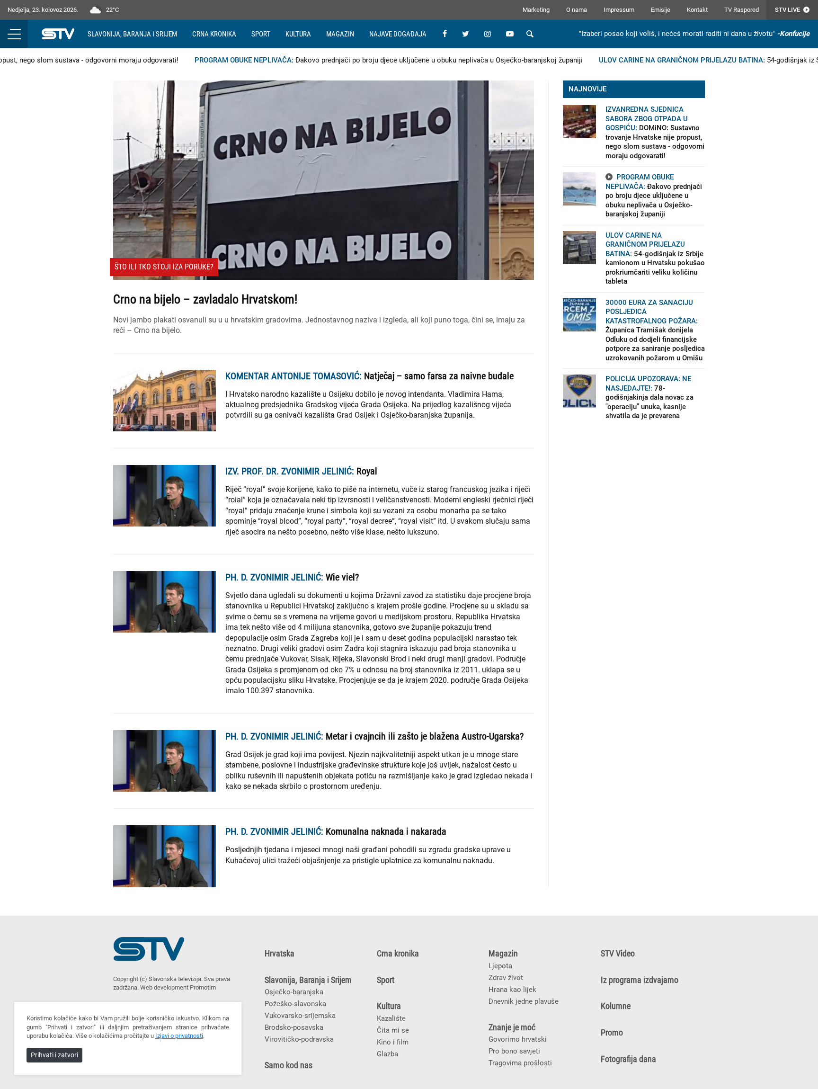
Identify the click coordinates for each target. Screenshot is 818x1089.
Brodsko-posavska (294, 1027)
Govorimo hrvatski (518, 1039)
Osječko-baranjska (294, 992)
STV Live (788, 9)
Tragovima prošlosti (520, 1063)
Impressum (619, 9)
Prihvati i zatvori (54, 1055)
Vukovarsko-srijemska (300, 1015)
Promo (612, 1032)
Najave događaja (398, 34)
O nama (576, 9)
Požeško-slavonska (295, 1004)
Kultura (298, 34)
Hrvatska (279, 953)
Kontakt (697, 9)
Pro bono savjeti (514, 1051)
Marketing (536, 9)
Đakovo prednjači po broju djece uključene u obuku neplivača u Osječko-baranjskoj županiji (371, 60)
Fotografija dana (628, 1059)
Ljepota (500, 966)
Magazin (340, 34)
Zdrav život (506, 977)
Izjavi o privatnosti (179, 1035)
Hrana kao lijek (512, 989)
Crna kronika (214, 34)
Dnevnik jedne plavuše (524, 1001)
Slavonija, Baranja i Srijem (132, 34)
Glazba (387, 1054)
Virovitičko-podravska (299, 1039)
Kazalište (391, 1018)
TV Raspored (741, 9)
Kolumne (616, 1006)
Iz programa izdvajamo (639, 980)
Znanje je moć (512, 1027)
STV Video (618, 953)
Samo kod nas (288, 1065)
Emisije (660, 9)
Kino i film (393, 1042)
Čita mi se (393, 1030)
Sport (260, 34)
